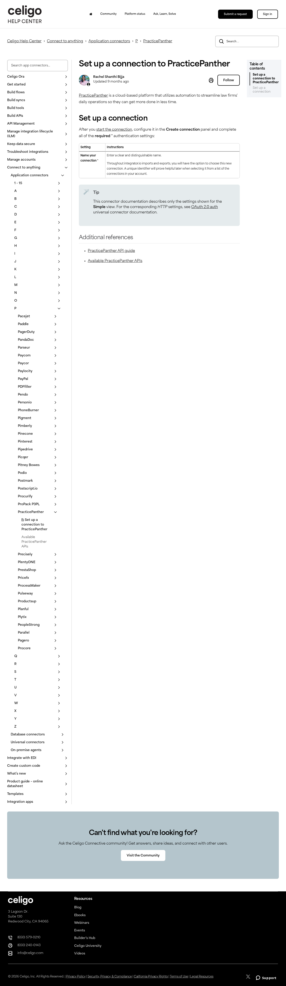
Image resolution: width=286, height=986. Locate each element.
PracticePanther (157, 41)
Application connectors (109, 41)
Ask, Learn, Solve (164, 14)
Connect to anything (65, 41)
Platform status (135, 14)
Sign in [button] (267, 14)
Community (108, 14)
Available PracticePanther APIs (34, 542)
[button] (37, 77)
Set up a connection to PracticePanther (34, 524)
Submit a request (235, 14)
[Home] (90, 14)
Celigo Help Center (24, 41)
